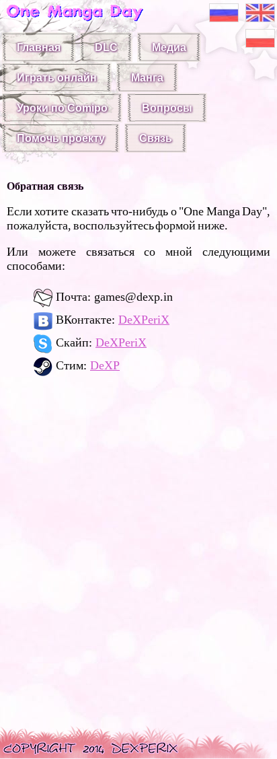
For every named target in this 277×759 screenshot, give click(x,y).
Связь (155, 138)
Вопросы (167, 108)
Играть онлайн (57, 77)
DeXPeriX (143, 319)
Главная (39, 47)
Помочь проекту (61, 138)
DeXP (105, 365)
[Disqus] (138, 556)
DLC (106, 47)
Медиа (169, 47)
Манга (147, 77)
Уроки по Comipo (62, 108)
